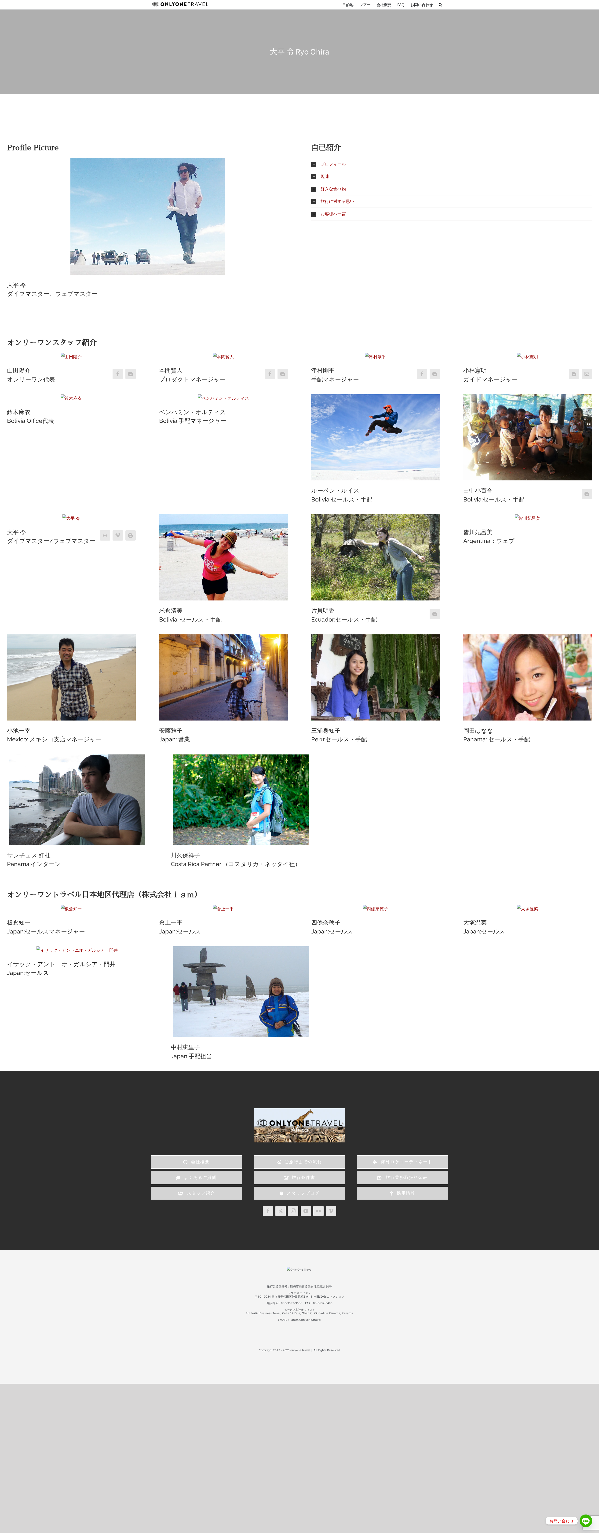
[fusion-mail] (587, 374)
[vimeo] (331, 1211)
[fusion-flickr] (105, 535)
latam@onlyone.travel (306, 1320)
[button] (440, 4)
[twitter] (280, 1211)
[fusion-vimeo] (118, 535)
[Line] (586, 1521)
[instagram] (293, 1211)
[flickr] (318, 1211)
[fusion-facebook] (118, 374)
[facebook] (268, 1211)
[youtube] (306, 1211)
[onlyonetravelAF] (299, 1110)
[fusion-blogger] (130, 374)
